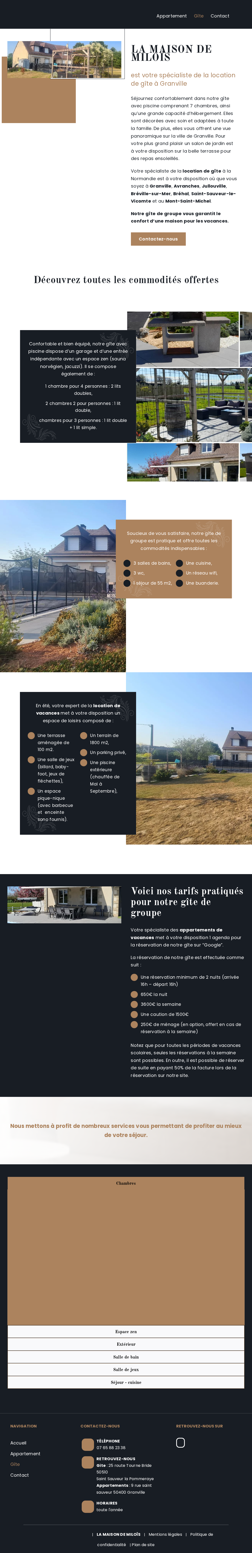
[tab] (126, 1183)
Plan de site (143, 1545)
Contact (19, 1475)
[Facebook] (180, 1443)
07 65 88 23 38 (111, 1448)
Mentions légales (165, 1534)
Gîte (15, 1464)
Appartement (25, 1454)
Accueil (18, 1443)
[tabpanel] (126, 1257)
